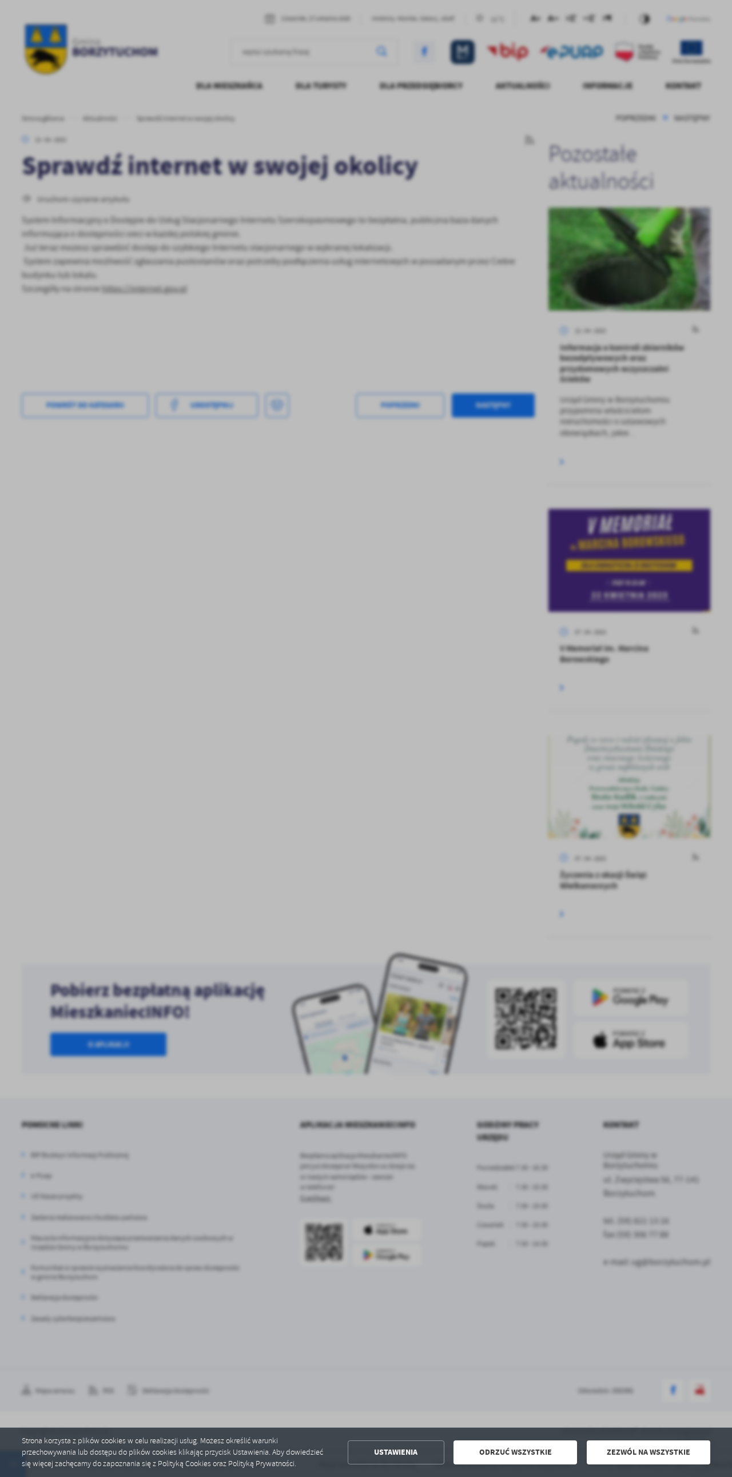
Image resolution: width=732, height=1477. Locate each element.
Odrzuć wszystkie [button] (515, 1452)
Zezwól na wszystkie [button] (648, 1452)
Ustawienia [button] (395, 1452)
